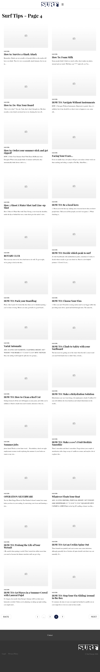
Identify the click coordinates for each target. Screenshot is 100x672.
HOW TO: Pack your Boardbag (26, 290)
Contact (50, 635)
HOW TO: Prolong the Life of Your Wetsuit (26, 536)
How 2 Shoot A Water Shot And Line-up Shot (26, 196)
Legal (4, 654)
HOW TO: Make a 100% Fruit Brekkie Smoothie (74, 434)
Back (6, 616)
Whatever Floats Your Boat (74, 488)
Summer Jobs (26, 436)
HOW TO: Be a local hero (74, 196)
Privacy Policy (13, 654)
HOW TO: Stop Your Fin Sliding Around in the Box (74, 586)
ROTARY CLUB (26, 245)
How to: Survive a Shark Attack (26, 45)
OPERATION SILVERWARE (26, 488)
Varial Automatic (26, 337)
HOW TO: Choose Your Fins (74, 290)
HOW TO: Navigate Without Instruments (74, 93)
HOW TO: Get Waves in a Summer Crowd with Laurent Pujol (26, 585)
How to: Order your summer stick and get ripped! (26, 142)
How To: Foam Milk (74, 46)
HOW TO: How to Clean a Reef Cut (26, 386)
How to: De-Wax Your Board (26, 94)
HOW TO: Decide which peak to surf (74, 244)
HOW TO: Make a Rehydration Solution (74, 385)
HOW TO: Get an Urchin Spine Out (74, 536)
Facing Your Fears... (74, 145)
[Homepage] (88, 647)
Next (94, 616)
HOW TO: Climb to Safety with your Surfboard (74, 337)
